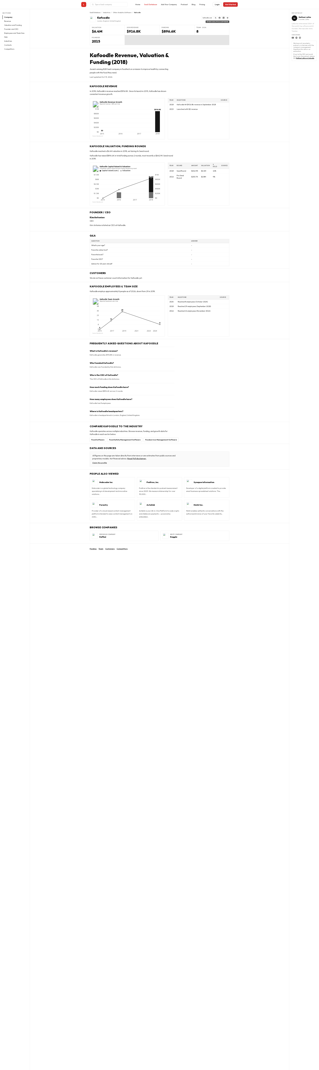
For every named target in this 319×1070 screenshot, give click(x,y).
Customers (110, 549)
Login (217, 4)
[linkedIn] (223, 18)
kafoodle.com (207, 18)
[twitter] (215, 18)
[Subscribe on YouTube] (293, 38)
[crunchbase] (227, 18)
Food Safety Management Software (125, 440)
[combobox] (110, 4)
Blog (193, 4)
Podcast (184, 4)
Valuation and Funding (13, 25)
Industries (8, 41)
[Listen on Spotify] (296, 38)
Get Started (230, 4)
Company (8, 17)
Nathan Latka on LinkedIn (305, 58)
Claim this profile (99, 463)
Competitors (9, 49)
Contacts (8, 45)
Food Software (97, 440)
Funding (93, 549)
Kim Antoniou (97, 217)
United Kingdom (115, 21)
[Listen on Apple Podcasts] (300, 38)
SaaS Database (150, 4)
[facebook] (219, 18)
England (106, 21)
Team (100, 549)
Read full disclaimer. (136, 458)
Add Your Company (169, 4)
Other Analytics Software (122, 12)
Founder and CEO (11, 29)
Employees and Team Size (14, 33)
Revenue (7, 21)
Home (137, 4)
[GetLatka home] (83, 4)
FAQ (5, 37)
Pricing (202, 4)
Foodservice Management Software (161, 440)
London (99, 21)
